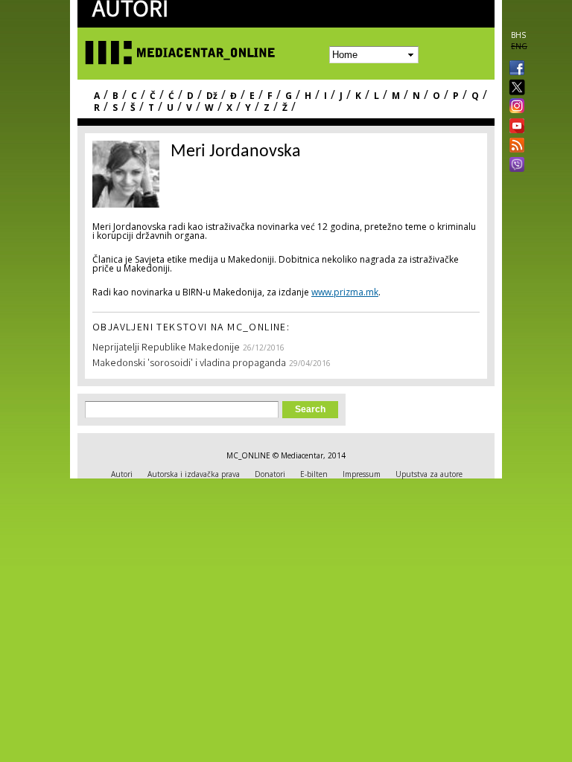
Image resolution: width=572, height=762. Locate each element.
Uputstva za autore (429, 474)
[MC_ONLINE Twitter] (514, 88)
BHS (518, 35)
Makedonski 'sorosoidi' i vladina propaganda (189, 363)
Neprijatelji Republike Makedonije (166, 348)
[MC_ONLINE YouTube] (513, 125)
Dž (211, 95)
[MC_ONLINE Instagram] (513, 107)
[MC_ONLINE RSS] (513, 147)
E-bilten (314, 474)
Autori (122, 474)
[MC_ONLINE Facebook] (513, 69)
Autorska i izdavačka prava (193, 474)
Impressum (362, 474)
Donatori (270, 474)
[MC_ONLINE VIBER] (513, 166)
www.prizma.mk (344, 292)
